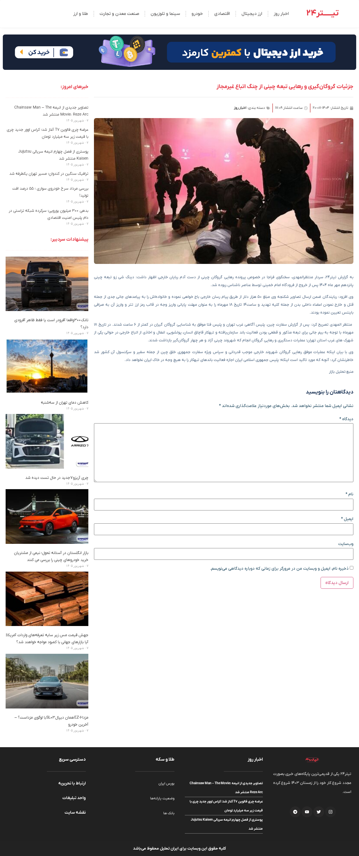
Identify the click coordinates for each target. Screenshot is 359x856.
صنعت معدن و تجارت (119, 14)
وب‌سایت (345, 544)
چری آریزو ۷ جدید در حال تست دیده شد (56, 477)
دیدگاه (346, 419)
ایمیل (347, 519)
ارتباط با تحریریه (72, 783)
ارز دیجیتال (251, 14)
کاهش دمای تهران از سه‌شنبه (64, 402)
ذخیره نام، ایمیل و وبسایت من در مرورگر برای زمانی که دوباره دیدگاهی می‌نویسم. (279, 569)
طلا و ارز (80, 14)
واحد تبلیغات (74, 798)
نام (349, 494)
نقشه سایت (75, 812)
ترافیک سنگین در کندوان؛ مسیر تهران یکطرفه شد (48, 173)
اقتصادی (222, 14)
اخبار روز (281, 14)
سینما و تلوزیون (165, 14)
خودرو (197, 14)
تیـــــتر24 (322, 13)
